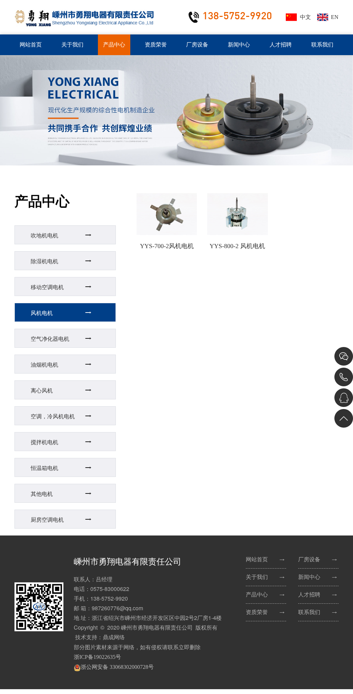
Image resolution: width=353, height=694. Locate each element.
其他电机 (42, 494)
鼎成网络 (114, 637)
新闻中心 (239, 45)
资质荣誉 (156, 45)
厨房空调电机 (47, 520)
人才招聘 (281, 45)
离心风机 (42, 391)
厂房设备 (197, 45)
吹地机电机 (44, 235)
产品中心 (114, 45)
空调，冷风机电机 (53, 416)
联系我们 (322, 45)
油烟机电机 (44, 365)
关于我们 (72, 45)
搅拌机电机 (44, 442)
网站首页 (31, 45)
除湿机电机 (44, 261)
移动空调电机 (47, 287)
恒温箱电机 (44, 468)
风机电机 (42, 313)
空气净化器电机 (50, 339)
